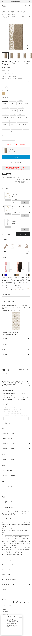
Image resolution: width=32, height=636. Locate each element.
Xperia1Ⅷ (5, 100)
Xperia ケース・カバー (20, 12)
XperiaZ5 (26, 128)
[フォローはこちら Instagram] (17, 602)
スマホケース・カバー (7, 560)
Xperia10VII (12, 100)
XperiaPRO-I (6, 110)
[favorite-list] (19, 6)
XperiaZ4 (5, 131)
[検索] (26, 5)
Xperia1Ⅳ (21, 107)
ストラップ (14, 524)
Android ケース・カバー (8, 12)
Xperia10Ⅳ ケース (8, 413)
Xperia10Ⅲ (5, 114)
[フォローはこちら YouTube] (24, 602)
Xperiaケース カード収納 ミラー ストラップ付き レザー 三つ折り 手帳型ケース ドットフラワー (7, 280)
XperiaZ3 (12, 131)
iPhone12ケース (21, 540)
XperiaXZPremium (22, 124)
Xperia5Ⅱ (13, 114)
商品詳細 (4, 344)
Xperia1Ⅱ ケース (7, 415)
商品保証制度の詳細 (7, 514)
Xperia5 (19, 117)
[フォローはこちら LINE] (13, 602)
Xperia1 (25, 117)
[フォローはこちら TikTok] (21, 602)
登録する (11, 632)
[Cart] (22, 5)
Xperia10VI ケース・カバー (9, 14)
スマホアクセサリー (22, 524)
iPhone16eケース (8, 538)
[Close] (20, 616)
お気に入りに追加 (16, 162)
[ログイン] (16, 5)
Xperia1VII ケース (17, 413)
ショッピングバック (7, 589)
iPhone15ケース (24, 538)
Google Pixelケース (10, 549)
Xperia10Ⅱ (5, 117)
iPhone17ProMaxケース (9, 536)
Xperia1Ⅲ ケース (16, 415)
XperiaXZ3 (13, 121)
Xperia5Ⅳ (26, 103)
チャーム (18, 530)
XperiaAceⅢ (13, 107)
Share (28, 81)
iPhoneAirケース (19, 536)
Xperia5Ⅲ (13, 110)
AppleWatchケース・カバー (8, 552)
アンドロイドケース (23, 551)
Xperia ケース (14, 407)
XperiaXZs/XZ (6, 128)
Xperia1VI (13, 103)
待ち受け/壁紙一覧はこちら (12, 332)
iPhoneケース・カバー (8, 565)
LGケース (7, 551)
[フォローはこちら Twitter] (28, 602)
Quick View (7, 200)
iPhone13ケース (13, 540)
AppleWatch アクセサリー (9, 579)
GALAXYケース (15, 547)
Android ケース (6, 407)
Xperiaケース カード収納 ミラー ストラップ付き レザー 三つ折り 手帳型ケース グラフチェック (19, 280)
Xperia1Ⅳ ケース (25, 415)
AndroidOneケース (20, 549)
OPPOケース (13, 551)
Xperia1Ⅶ (20, 100)
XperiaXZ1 (13, 124)
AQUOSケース (23, 547)
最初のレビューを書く (24, 369)
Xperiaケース (8, 547)
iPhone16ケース (16, 538)
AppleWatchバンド (19, 552)
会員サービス (5, 614)
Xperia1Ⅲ (21, 110)
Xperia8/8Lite (21, 114)
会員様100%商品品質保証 (11, 623)
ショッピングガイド (6, 605)
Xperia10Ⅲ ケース (17, 411)
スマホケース (21, 528)
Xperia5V (20, 103)
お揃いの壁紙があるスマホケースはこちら (11, 334)
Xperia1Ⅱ (13, 117)
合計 (3, 234)
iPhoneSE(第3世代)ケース (11, 541)
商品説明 (4, 338)
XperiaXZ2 (5, 124)
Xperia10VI (5, 103)
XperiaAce (5, 121)
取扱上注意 (5, 349)
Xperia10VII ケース (17, 409)
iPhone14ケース (5, 540)
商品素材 (4, 354)
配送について (6, 609)
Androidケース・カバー (8, 570)
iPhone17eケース (8, 535)
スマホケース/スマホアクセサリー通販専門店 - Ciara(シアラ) (15, 11)
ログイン (14, 625)
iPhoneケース (8, 524)
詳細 (18, 70)
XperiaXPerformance (16, 128)
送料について (6, 607)
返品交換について (6, 611)
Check (26, 1)
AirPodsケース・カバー (8, 584)
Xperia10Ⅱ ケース (8, 411)
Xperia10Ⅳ (5, 107)
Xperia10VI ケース (8, 409)
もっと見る (23, 234)
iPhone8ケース (21, 541)
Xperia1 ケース (21, 407)
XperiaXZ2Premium (22, 121)
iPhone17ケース (17, 535)
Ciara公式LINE (10, 307)
